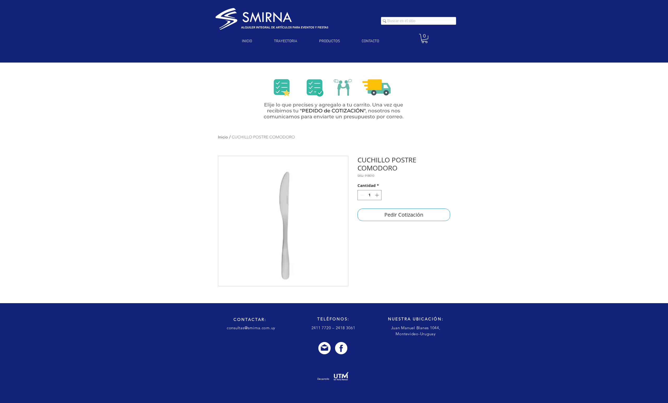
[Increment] (377, 195)
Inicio (223, 137)
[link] (424, 38)
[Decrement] (361, 195)
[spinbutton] (369, 195)
